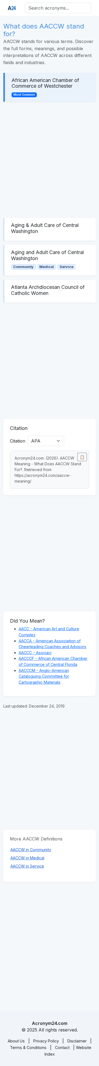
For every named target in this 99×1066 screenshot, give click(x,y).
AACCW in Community (30, 849)
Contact (62, 1047)
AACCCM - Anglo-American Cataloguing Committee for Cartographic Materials (44, 676)
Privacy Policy (46, 1041)
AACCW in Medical (27, 858)
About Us (16, 1041)
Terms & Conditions (28, 1047)
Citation (17, 441)
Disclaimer (77, 1041)
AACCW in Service (27, 866)
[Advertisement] (49, 159)
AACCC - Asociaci (35, 652)
